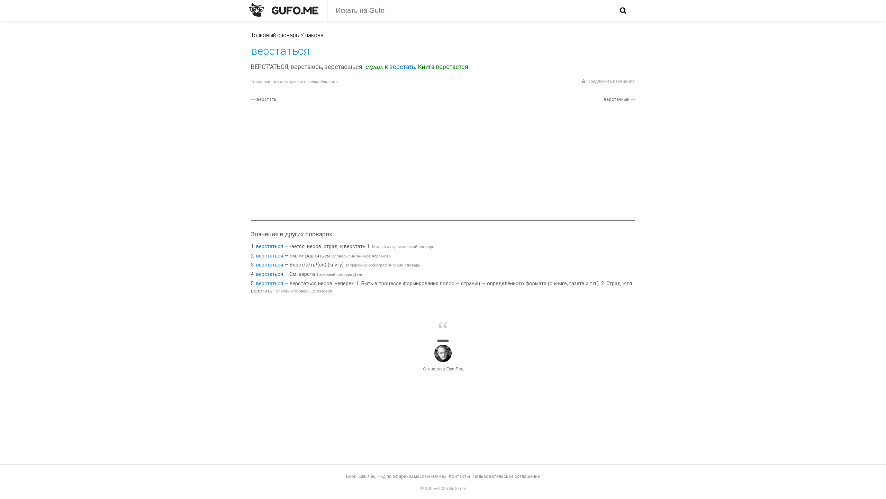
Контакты (459, 476)
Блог (351, 476)
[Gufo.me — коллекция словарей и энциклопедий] (284, 10)
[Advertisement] (443, 161)
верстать (402, 66)
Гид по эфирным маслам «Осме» (412, 476)
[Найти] (623, 10)
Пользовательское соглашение (506, 476)
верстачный (617, 99)
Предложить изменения (611, 81)
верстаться (269, 247)
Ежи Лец (367, 476)
